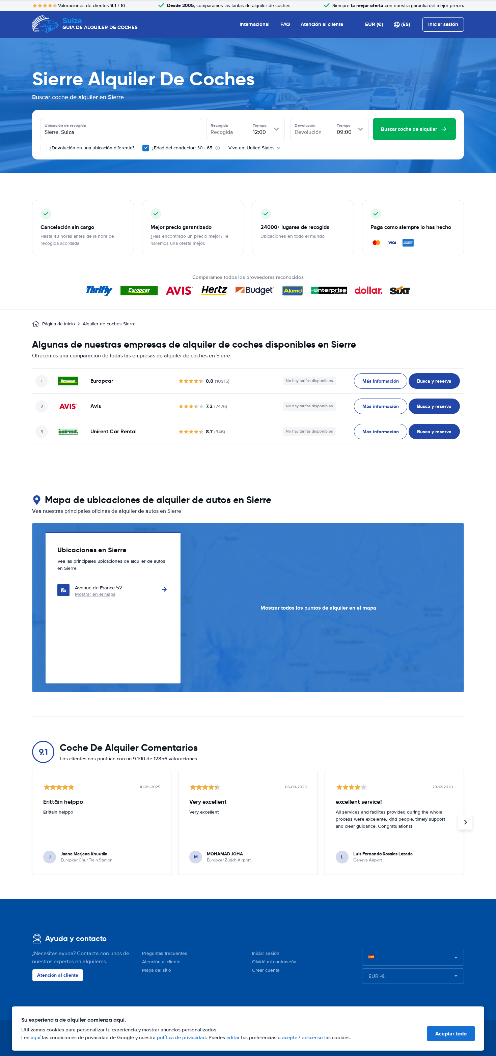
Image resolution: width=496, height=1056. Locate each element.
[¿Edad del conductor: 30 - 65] (145, 148)
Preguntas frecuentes (164, 953)
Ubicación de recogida (65, 125)
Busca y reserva (434, 381)
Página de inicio (58, 324)
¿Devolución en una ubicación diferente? (91, 148)
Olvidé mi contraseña (274, 962)
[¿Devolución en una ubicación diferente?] (43, 148)
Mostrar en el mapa (95, 594)
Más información (380, 381)
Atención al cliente (322, 24)
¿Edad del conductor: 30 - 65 (182, 148)
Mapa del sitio (156, 970)
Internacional (255, 24)
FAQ (285, 24)
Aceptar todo (451, 1033)
